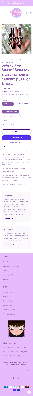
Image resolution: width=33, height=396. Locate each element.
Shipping (4, 91)
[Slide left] (12, 59)
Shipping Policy (10, 218)
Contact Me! (8, 275)
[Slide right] (20, 59)
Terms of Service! (9, 314)
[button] (2, 13)
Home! (5, 262)
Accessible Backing (11, 116)
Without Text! (22, 104)
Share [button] (6, 147)
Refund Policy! (8, 305)
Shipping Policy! (9, 310)
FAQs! (5, 296)
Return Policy (9, 245)
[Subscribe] (27, 370)
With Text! (8, 104)
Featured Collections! (11, 266)
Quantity (5, 120)
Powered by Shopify (22, 393)
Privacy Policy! (8, 301)
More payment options (16, 142)
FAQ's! (5, 279)
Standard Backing (10, 111)
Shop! (5, 271)
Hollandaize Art (14, 393)
